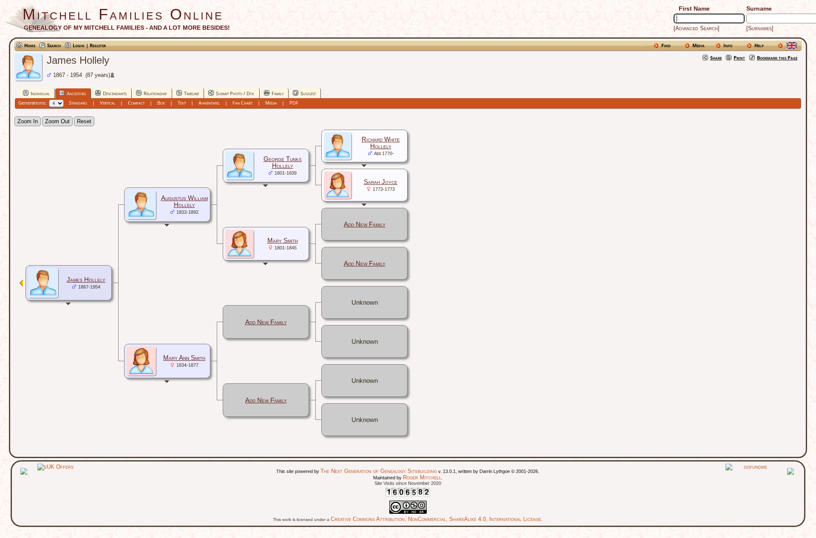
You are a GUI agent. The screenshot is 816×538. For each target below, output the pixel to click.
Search (54, 45)
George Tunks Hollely (283, 162)
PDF (293, 102)
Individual (40, 93)
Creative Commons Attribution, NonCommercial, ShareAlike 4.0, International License (436, 519)
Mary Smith (282, 240)
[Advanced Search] (697, 28)
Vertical (107, 102)
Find (666, 45)
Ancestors (76, 93)
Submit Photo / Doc (235, 93)
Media (698, 45)
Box (161, 102)
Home (29, 45)
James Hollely (86, 279)
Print (739, 57)
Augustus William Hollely (184, 201)
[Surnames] (760, 28)
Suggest (308, 93)
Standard (78, 102)
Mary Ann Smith (184, 357)
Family (277, 93)
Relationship (155, 93)
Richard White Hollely (381, 143)
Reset (84, 121)
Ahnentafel (209, 102)
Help (759, 45)
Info (727, 45)
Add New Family (364, 224)
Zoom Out (57, 121)
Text (182, 102)
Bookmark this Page (777, 57)
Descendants (115, 93)
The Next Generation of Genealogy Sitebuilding (378, 471)
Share (716, 57)
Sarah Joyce (380, 181)
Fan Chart (242, 102)
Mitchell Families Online (123, 14)
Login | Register (89, 45)
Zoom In (27, 121)
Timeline (191, 93)
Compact (136, 102)
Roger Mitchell (422, 477)
